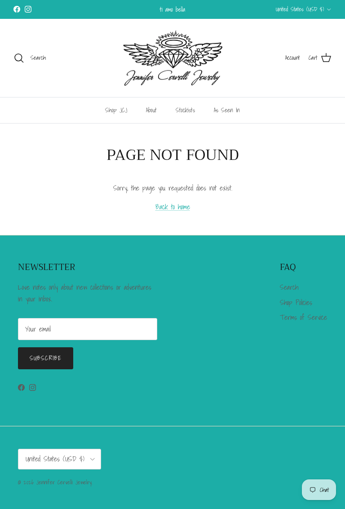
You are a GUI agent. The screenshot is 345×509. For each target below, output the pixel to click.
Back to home (172, 206)
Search (289, 287)
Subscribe (46, 358)
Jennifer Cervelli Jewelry (64, 482)
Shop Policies (296, 302)
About (151, 110)
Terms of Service (303, 317)
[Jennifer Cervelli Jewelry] (172, 58)
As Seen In (227, 110)
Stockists (185, 110)
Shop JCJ (116, 110)
